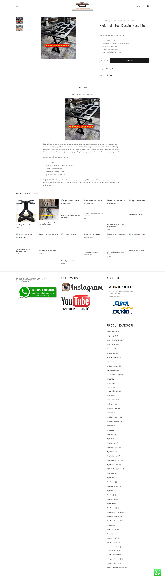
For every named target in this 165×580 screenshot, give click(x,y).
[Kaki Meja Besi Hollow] (71, 245)
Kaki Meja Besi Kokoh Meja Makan (115, 253)
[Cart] (148, 6)
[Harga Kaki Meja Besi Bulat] (49, 240)
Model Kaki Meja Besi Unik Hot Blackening (115, 226)
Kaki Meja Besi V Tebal (136, 250)
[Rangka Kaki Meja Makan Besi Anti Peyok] (71, 206)
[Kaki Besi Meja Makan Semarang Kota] (26, 240)
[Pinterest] (110, 75)
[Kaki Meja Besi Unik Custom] (26, 210)
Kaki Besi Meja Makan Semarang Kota (23, 250)
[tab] (82, 87)
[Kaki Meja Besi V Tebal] (139, 240)
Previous (27, 38)
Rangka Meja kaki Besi (136, 214)
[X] (107, 75)
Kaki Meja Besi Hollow (68, 261)
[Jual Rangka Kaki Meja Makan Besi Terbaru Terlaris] (49, 209)
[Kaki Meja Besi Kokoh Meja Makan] (116, 241)
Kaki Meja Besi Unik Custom (25, 225)
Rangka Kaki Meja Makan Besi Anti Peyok (70, 216)
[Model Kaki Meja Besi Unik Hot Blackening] (116, 210)
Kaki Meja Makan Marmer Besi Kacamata (93, 215)
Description (82, 87)
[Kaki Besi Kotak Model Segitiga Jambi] (94, 241)
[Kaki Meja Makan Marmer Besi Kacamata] (94, 205)
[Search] (143, 6)
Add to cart (129, 60)
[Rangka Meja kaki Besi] (139, 205)
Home (101, 21)
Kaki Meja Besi (109, 21)
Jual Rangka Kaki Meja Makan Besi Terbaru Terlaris (48, 224)
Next (90, 38)
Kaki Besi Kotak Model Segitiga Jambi (91, 253)
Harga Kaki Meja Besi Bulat (47, 250)
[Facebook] (105, 75)
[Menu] (17, 6)
